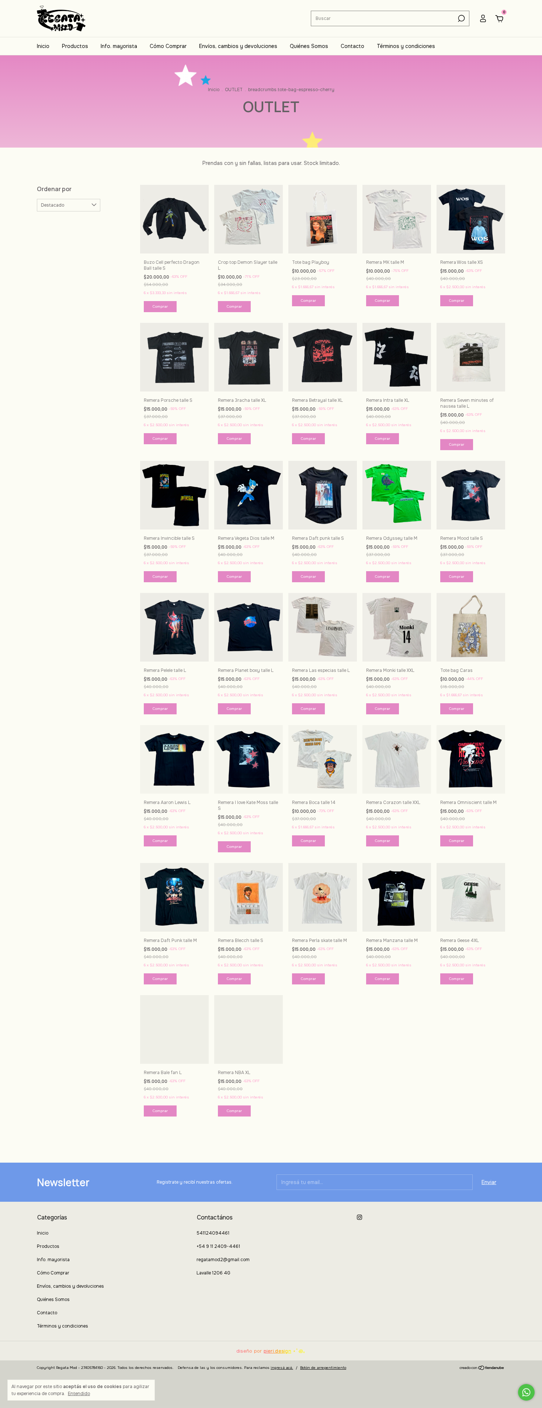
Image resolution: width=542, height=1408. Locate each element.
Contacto (352, 46)
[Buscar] (461, 18)
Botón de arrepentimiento (323, 1367)
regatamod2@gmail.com (223, 1260)
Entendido (79, 1394)
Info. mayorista (119, 46)
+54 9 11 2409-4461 (218, 1246)
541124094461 (213, 1233)
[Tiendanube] (482, 1368)
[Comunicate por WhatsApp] (526, 1392)
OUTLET (234, 90)
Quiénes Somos (309, 46)
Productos (75, 46)
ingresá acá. (282, 1367)
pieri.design (277, 1351)
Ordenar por (54, 189)
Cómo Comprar (168, 46)
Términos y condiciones (406, 46)
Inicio (43, 46)
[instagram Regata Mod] (359, 1217)
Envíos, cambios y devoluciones (238, 46)
